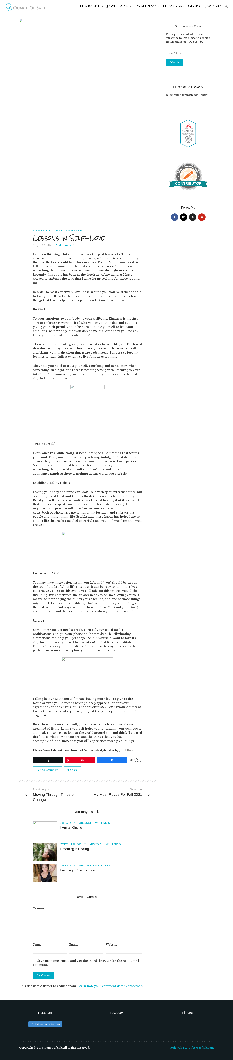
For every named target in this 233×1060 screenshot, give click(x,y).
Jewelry (213, 6)
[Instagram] (183, 217)
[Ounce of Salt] (25, 7)
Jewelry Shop (120, 6)
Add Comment (65, 245)
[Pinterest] (202, 217)
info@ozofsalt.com (201, 1047)
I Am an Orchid (71, 827)
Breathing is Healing (74, 849)
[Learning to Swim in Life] (45, 873)
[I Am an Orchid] (45, 830)
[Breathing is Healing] (45, 851)
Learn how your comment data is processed (109, 986)
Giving (195, 6)
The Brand (89, 6)
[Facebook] (174, 217)
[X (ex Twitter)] (192, 217)
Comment (40, 908)
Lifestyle (172, 6)
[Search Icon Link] (226, 6)
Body (64, 844)
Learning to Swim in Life (77, 870)
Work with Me (177, 1047)
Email (74, 944)
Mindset (57, 230)
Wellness (146, 6)
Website (112, 944)
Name (38, 944)
